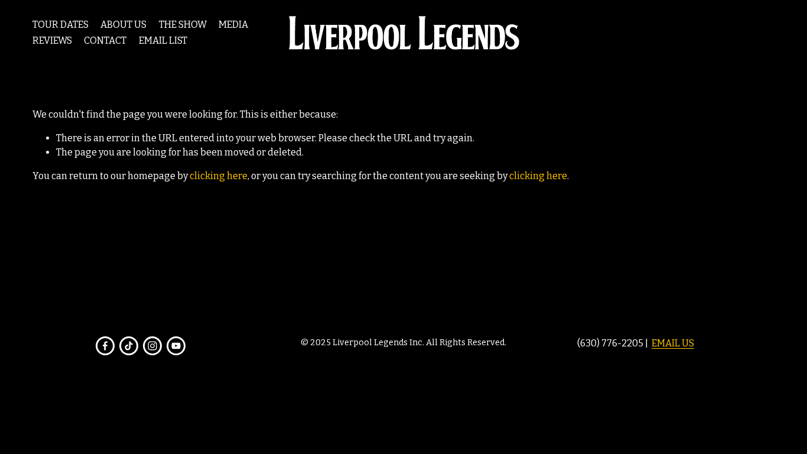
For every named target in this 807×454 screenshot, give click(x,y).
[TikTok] (128, 345)
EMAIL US (673, 343)
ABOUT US (123, 24)
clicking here (219, 175)
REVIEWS (52, 40)
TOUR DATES (60, 24)
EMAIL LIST (163, 40)
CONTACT (105, 40)
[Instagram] (152, 345)
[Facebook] (105, 345)
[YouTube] (176, 345)
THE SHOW (183, 24)
